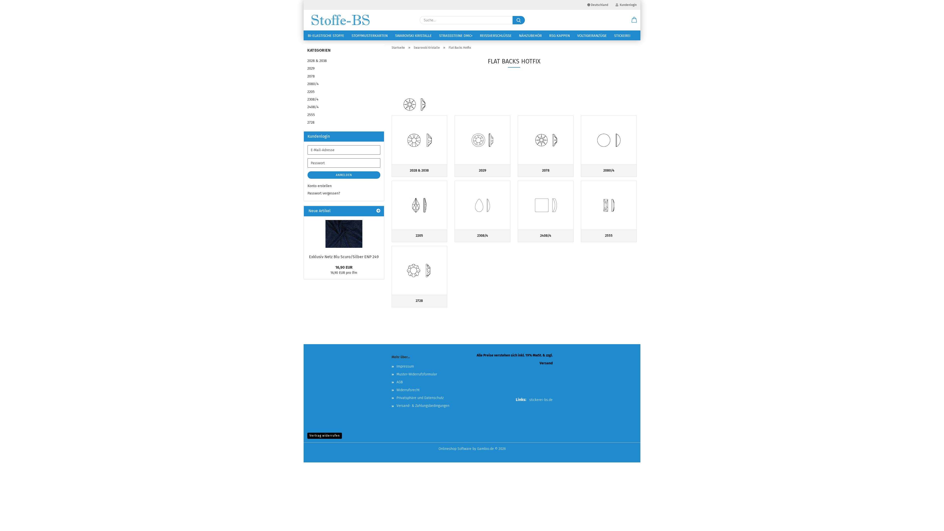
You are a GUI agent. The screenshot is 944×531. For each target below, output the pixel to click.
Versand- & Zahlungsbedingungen (423, 406)
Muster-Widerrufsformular (417, 374)
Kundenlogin (627, 5)
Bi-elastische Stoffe (326, 35)
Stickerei (622, 35)
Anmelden (344, 175)
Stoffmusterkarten (370, 35)
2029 (311, 68)
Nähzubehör (530, 35)
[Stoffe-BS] (340, 20)
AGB (400, 382)
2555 (311, 115)
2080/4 (313, 84)
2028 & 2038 (317, 61)
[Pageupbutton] (930, 523)
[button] (634, 20)
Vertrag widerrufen (325, 435)
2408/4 (313, 107)
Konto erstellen (320, 186)
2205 (311, 91)
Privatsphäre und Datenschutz (420, 398)
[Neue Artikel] (378, 211)
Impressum (405, 366)
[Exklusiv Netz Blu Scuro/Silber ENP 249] (343, 234)
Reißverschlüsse (496, 35)
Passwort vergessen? (324, 193)
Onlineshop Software (455, 449)
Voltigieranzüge (592, 35)
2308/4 (312, 99)
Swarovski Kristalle (413, 35)
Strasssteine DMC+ (455, 35)
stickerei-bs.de (541, 400)
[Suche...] (519, 20)
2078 (311, 76)
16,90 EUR (344, 267)
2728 (310, 122)
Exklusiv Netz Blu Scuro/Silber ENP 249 (344, 256)
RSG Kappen (559, 35)
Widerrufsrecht (408, 390)
